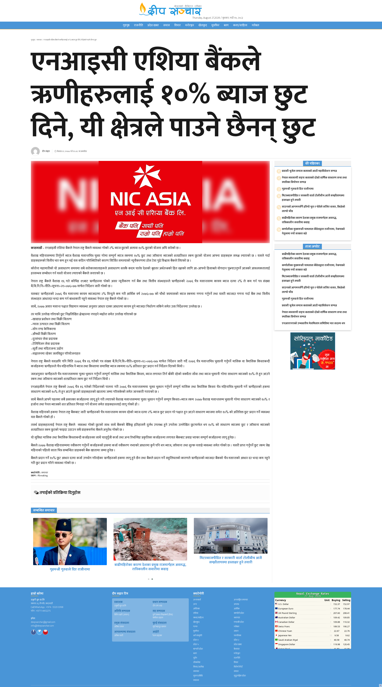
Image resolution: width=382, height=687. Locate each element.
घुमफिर (215, 25)
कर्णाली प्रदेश (239, 613)
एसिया (195, 613)
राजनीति (138, 25)
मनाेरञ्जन (189, 25)
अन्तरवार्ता (197, 600)
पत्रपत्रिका (237, 636)
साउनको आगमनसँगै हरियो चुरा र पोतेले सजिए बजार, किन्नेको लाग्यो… (230, 561)
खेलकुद (202, 25)
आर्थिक (236, 609)
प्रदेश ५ (196, 644)
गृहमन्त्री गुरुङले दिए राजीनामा (298, 189)
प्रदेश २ (236, 640)
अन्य (195, 604)
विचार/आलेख (198, 667)
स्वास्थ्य (196, 680)
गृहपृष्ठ (126, 25)
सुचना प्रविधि (198, 676)
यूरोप (195, 658)
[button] (148, 579)
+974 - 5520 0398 (54, 607)
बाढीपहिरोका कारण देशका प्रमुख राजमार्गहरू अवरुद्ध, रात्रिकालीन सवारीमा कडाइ (70, 567)
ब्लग (226, 25)
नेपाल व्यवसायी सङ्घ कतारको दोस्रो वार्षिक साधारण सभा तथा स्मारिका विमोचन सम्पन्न (314, 179)
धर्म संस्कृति (197, 636)
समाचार (39, 39)
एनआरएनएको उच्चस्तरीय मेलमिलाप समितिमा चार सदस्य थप (313, 323)
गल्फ (195, 627)
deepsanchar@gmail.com (43, 622)
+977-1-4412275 (43, 611)
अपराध (236, 604)
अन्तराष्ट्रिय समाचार (241, 600)
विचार (177, 25)
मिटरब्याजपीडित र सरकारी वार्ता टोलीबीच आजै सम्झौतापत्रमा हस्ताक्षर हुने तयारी (150, 560)
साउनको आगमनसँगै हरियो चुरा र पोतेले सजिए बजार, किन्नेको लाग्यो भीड (313, 209)
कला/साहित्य (240, 25)
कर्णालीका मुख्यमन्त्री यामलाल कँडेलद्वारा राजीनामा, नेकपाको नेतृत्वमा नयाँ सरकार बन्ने (313, 231)
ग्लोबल (255, 25)
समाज (166, 25)
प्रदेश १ (196, 640)
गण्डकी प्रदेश (239, 622)
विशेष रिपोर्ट (238, 667)
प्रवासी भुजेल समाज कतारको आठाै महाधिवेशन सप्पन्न (309, 171)
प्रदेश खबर (153, 25)
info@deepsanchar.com (42, 626)
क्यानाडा (237, 618)
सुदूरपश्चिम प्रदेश (240, 676)
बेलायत (236, 649)
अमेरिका (196, 609)
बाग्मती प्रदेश (198, 649)
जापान (236, 631)
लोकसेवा (196, 662)
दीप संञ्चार (46, 151)
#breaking (42, 476)
